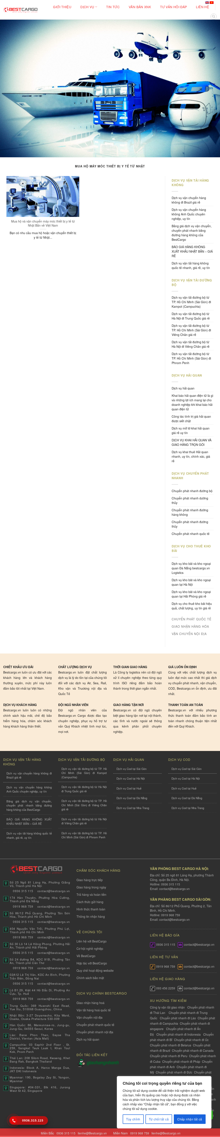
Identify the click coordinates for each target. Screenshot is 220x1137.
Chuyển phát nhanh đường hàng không (190, 512)
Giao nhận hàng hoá (90, 1003)
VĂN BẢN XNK (140, 7)
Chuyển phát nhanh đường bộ (192, 491)
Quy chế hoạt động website (95, 970)
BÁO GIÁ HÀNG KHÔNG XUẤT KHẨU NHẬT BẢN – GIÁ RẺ (192, 251)
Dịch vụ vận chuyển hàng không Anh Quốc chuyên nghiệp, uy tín (189, 214)
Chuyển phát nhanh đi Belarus (170, 1045)
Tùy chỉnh (133, 1119)
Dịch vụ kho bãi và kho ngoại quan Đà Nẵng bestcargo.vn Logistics (191, 568)
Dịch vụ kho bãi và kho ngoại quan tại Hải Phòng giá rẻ (191, 594)
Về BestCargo (85, 956)
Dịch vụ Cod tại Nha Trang (132, 808)
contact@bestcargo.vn (174, 889)
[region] (164, 1102)
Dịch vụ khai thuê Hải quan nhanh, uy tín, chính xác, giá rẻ (191, 456)
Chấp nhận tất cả (189, 1119)
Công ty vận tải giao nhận (167, 1007)
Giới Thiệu (62, 7)
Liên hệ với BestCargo (91, 941)
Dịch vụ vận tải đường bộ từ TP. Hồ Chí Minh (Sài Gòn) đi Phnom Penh (191, 358)
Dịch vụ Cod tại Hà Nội (130, 778)
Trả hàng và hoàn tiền (91, 894)
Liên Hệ (202, 7)
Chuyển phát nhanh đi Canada (193, 1050)
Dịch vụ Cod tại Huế (128, 788)
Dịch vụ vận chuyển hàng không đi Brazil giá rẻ (189, 200)
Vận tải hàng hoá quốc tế (93, 1010)
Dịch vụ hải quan (183, 388)
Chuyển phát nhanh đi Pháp (181, 1061)
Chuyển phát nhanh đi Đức (174, 1072)
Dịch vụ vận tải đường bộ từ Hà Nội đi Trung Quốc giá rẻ (191, 316)
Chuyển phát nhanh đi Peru (168, 1056)
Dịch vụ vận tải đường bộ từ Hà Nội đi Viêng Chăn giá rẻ (190, 344)
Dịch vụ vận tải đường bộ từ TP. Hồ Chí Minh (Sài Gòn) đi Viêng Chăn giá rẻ (191, 330)
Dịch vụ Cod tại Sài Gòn (131, 769)
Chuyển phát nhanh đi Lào (178, 1018)
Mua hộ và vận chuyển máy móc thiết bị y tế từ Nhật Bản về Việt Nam (43, 223)
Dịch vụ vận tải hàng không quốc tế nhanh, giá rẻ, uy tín (191, 265)
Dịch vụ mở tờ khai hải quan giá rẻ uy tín (190, 430)
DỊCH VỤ (87, 7)
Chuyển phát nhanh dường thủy (190, 500)
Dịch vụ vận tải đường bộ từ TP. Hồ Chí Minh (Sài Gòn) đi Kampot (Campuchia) (191, 302)
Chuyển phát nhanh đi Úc (191, 1040)
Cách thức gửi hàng (89, 902)
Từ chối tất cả (159, 1119)
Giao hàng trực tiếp (89, 880)
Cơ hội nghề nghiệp (89, 948)
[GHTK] (81, 1062)
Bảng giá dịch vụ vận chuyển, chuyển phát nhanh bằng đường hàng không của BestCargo (192, 233)
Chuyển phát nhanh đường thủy (190, 524)
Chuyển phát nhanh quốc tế (190, 533)
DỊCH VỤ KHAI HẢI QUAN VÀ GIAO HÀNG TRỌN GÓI (191, 442)
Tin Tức (113, 7)
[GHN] (103, 1062)
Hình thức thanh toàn (90, 909)
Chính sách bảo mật (90, 978)
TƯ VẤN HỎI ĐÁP (173, 7)
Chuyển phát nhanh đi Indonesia (178, 1034)
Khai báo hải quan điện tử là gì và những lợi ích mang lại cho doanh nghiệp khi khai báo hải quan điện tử (192, 402)
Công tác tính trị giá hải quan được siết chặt (191, 418)
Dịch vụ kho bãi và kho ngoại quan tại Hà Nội (191, 582)
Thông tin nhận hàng (90, 916)
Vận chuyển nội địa (89, 1017)
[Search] (214, 17)
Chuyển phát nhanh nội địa (94, 1032)
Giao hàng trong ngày (91, 887)
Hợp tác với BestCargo (91, 963)
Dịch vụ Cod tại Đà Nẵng (131, 798)
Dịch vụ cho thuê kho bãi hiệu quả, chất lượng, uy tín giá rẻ (192, 605)
